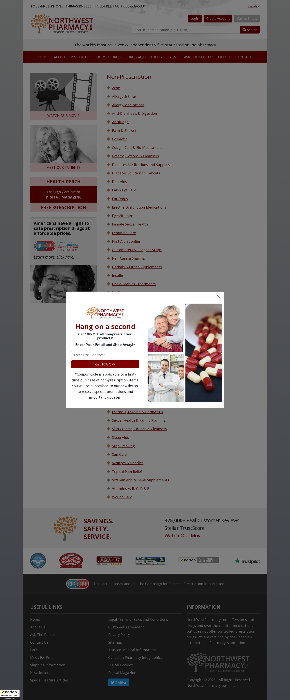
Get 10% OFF (105, 364)
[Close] (218, 296)
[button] (10, 694)
